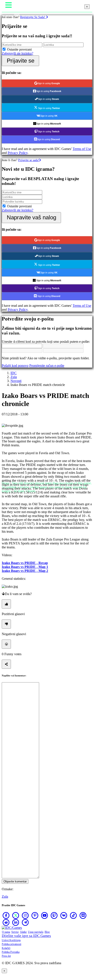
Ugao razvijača (35, 931)
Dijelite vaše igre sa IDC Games (26, 936)
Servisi (15, 931)
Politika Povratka (10, 952)
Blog (47, 931)
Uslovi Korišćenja (11, 940)
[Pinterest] (35, 915)
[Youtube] (44, 915)
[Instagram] (25, 915)
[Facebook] (6, 915)
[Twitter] (15, 915)
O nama (6, 931)
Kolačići (6, 948)
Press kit (6, 955)
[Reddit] (6, 922)
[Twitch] (54, 915)
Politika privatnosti (11, 944)
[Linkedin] (15, 922)
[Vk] (63, 915)
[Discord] (83, 915)
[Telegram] (25, 922)
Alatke (23, 931)
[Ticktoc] (73, 915)
